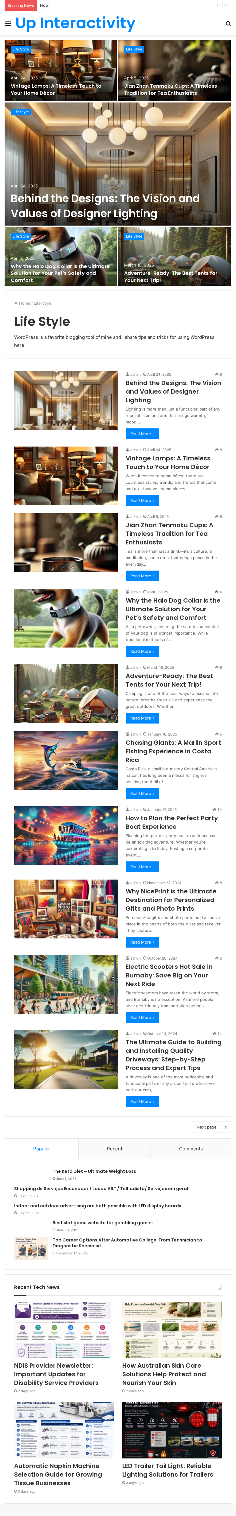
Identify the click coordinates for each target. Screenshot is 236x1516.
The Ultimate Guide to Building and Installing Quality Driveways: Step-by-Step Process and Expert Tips (174, 1055)
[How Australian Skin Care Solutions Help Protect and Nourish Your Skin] (172, 1330)
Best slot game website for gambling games (103, 1223)
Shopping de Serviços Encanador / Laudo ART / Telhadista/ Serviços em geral (101, 1188)
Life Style (21, 236)
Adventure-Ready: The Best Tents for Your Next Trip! (171, 276)
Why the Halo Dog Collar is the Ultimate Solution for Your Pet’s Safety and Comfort (60, 273)
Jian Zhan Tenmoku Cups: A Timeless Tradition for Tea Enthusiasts (169, 534)
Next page (207, 1127)
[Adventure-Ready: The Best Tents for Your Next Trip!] (174, 257)
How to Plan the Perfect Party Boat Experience (172, 822)
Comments (191, 1149)
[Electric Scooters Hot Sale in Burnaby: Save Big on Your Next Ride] (66, 984)
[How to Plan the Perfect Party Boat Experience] (66, 835)
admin (135, 374)
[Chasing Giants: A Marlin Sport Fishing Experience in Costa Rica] (66, 760)
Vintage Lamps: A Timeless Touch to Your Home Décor (168, 462)
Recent (114, 1149)
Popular (41, 1149)
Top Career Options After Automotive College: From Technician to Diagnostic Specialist (127, 1243)
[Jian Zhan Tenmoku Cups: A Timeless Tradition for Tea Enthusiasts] (66, 542)
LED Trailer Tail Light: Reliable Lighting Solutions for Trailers (167, 1470)
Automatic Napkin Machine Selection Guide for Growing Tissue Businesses (58, 1474)
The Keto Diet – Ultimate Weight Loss (94, 1171)
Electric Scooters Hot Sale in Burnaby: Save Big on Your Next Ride (169, 975)
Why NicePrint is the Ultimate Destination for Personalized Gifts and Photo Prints (171, 900)
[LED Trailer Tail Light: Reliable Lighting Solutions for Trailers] (172, 1430)
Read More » (142, 433)
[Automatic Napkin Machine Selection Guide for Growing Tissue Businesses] (64, 1430)
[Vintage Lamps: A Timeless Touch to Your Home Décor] (66, 476)
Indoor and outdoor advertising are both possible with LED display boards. (98, 1206)
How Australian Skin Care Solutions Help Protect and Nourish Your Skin (108, 5)
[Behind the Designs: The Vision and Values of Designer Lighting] (118, 164)
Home (24, 303)
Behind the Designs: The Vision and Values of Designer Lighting (105, 206)
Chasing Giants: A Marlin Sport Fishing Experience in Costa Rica (173, 751)
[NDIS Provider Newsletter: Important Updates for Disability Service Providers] (64, 1330)
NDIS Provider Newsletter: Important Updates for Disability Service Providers (56, 1374)
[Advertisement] (118, 81)
